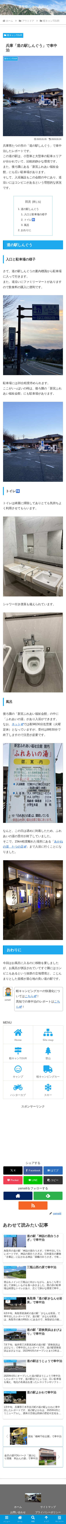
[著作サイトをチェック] (17, 1196)
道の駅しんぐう (30, 209)
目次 (28, 201)
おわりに (26, 230)
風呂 (26, 225)
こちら (29, 996)
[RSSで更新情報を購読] (33, 1205)
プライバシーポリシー (48, 1512)
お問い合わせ (18, 1512)
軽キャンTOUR (14, 35)
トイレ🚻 (29, 219)
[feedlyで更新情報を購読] (48, 1196)
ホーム (18, 1506)
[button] (53, 1180)
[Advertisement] (33, 1132)
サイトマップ (48, 1506)
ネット (16, 724)
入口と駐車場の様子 (35, 214)
